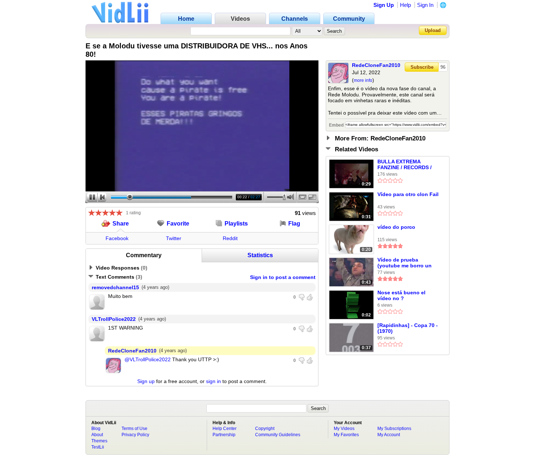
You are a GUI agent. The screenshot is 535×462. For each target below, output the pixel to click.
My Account (388, 434)
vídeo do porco (396, 227)
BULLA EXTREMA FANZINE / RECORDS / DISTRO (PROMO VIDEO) (407, 165)
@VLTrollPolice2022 (147, 359)
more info (363, 80)
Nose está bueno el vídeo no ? (401, 295)
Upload (433, 30)
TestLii (97, 447)
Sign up (146, 381)
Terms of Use (134, 428)
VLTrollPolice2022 (114, 319)
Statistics (260, 255)
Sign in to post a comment (283, 277)
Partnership (224, 434)
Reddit (230, 238)
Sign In (425, 5)
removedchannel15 (115, 287)
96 (442, 67)
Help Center (225, 428)
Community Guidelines (277, 434)
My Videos (344, 428)
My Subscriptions (394, 428)
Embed (336, 125)
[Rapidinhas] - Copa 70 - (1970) (407, 328)
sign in (213, 381)
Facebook (117, 238)
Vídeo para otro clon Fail (408, 194)
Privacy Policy (135, 434)
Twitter (173, 238)
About (97, 434)
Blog (95, 428)
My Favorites (346, 434)
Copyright (264, 428)
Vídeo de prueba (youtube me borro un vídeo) (404, 263)
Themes (99, 440)
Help (405, 5)
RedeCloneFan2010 (376, 65)
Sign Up (383, 5)
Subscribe (422, 67)
